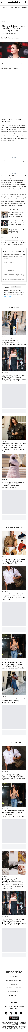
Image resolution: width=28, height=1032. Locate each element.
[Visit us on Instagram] (11, 1013)
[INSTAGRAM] (16, 287)
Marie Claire (6, 37)
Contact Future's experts (14, 980)
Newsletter (24, 63)
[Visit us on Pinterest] (21, 1013)
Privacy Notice (20, 275)
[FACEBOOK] (12, 287)
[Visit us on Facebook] (16, 1013)
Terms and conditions (14, 987)
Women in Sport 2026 (14, 7)
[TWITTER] (14, 287)
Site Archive (14, 976)
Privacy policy (14, 995)
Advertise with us (14, 991)
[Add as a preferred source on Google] (14, 1018)
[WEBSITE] (18, 287)
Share (5, 63)
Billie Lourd (4, 127)
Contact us (14, 984)
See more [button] (14, 157)
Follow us (16, 63)
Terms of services (19, 274)
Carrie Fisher (5, 125)
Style (3, 21)
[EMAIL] (20, 287)
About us (14, 1002)
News (17, 38)
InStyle (15, 119)
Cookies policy (14, 999)
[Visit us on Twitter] (6, 1013)
